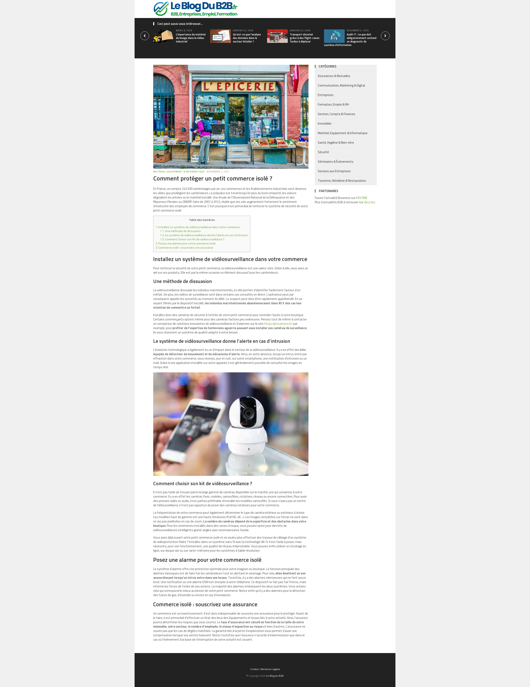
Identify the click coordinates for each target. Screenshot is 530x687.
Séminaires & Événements (335, 161)
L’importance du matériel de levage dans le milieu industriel (191, 37)
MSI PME (361, 197)
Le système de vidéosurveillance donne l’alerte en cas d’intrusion (204, 235)
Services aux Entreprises (334, 171)
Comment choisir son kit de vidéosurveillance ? (192, 239)
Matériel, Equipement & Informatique (179, 171)
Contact (254, 669)
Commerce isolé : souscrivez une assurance (184, 247)
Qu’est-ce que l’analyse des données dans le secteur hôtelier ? (247, 37)
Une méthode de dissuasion (180, 231)
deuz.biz (369, 202)
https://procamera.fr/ (278, 323)
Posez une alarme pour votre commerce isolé (185, 243)
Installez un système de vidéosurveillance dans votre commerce (197, 227)
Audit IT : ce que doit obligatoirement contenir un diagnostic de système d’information (350, 39)
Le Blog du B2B (274, 676)
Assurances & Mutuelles (334, 75)
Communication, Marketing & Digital (341, 85)
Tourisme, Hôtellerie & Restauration (342, 180)
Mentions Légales (270, 669)
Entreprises (326, 95)
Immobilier (325, 123)
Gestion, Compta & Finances (336, 114)
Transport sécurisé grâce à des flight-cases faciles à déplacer (304, 37)
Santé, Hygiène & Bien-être (336, 142)
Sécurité (323, 152)
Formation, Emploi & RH (333, 104)
